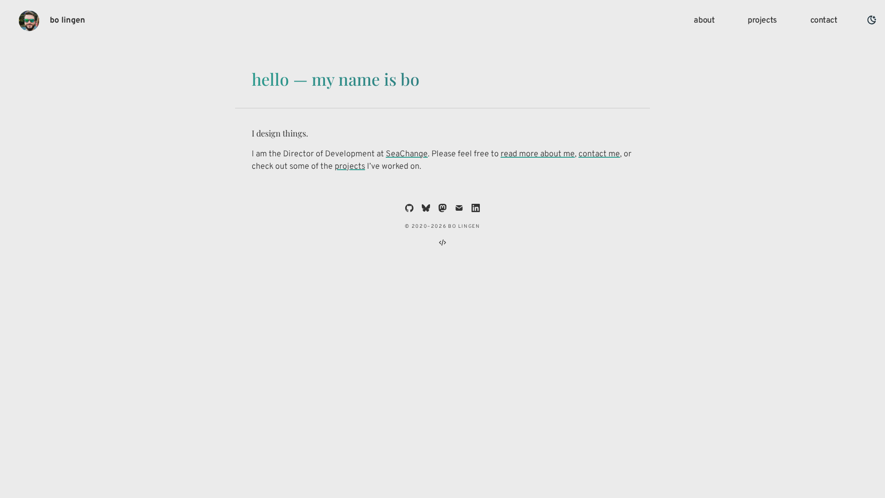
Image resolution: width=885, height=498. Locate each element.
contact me (599, 154)
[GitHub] (409, 208)
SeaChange (407, 154)
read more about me (538, 154)
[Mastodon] (442, 208)
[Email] (459, 208)
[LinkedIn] (476, 208)
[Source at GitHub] (442, 242)
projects (350, 166)
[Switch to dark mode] (872, 20)
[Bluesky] (426, 208)
